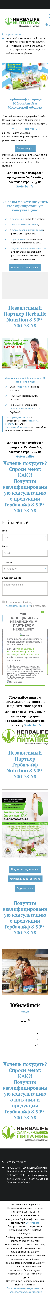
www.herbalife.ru (15, 679)
